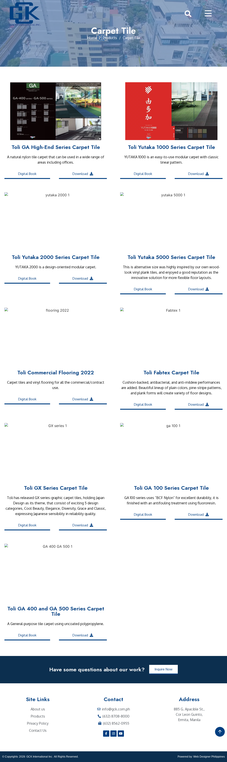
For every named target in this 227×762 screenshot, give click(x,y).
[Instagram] (113, 733)
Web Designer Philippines (209, 756)
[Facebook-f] (106, 733)
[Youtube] (121, 733)
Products (110, 38)
